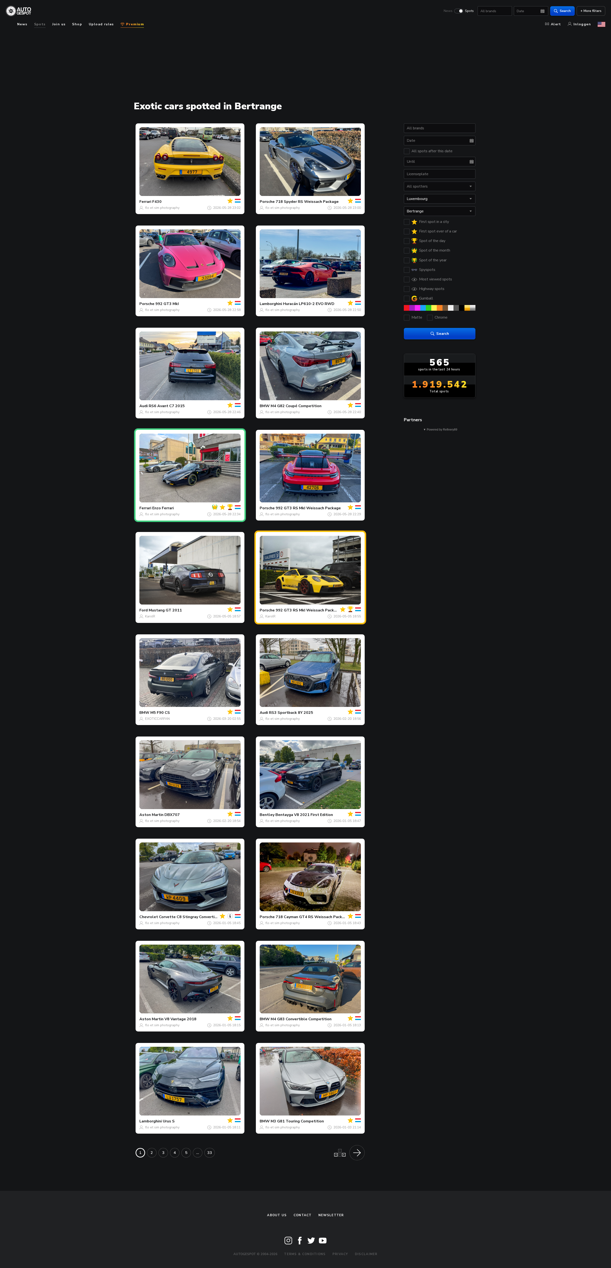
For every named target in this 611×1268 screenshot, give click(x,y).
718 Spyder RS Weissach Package (307, 201)
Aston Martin (151, 814)
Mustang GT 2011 (165, 610)
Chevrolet (148, 917)
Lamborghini (271, 303)
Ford (143, 610)
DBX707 (172, 814)
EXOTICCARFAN (157, 718)
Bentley (267, 814)
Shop (77, 24)
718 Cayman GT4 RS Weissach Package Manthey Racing (327, 917)
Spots (469, 11)
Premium (134, 24)
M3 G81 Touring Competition (297, 1121)
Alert (556, 24)
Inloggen (582, 24)
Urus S (169, 1121)
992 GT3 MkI (167, 303)
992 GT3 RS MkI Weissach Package (308, 508)
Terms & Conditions (305, 1254)
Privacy (340, 1254)
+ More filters (590, 11)
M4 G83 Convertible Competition (301, 1019)
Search (565, 11)
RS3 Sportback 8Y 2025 (291, 712)
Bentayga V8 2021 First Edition (304, 814)
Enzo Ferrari (163, 508)
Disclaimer (366, 1254)
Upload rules (101, 24)
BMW (265, 406)
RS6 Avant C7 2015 (167, 406)
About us (277, 1215)
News (448, 11)
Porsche (267, 201)
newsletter (331, 1215)
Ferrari (145, 201)
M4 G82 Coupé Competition (296, 406)
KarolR (150, 616)
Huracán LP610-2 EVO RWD (308, 303)
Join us (59, 24)
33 (209, 1152)
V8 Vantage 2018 (180, 1019)
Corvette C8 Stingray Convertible (190, 917)
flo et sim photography (162, 207)
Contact (303, 1215)
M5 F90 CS (160, 712)
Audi (143, 406)
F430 (157, 201)
